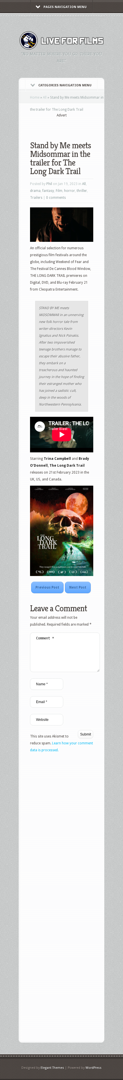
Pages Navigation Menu (65, 7)
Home (34, 98)
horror (69, 191)
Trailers (36, 198)
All (45, 98)
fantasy (48, 191)
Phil (49, 184)
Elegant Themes (52, 1068)
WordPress (94, 1068)
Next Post (77, 587)
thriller (82, 191)
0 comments (56, 198)
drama (35, 191)
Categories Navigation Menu (65, 85)
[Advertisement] (76, 125)
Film (59, 191)
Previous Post (47, 587)
